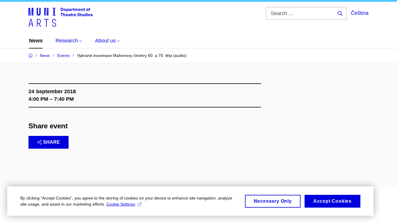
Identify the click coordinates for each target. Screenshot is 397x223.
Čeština (360, 13)
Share (51, 142)
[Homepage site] (60, 17)
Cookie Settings (120, 204)
